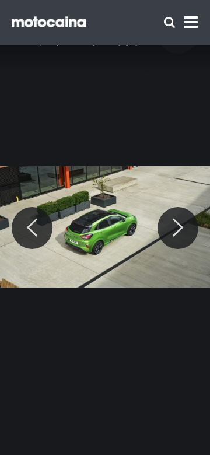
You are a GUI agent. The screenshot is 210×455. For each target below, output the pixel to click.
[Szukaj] (169, 22)
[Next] (178, 228)
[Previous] (32, 228)
